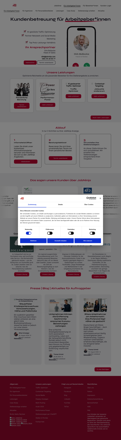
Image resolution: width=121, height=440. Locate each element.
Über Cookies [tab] (88, 204)
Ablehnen (33, 240)
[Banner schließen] (100, 198)
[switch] (50, 233)
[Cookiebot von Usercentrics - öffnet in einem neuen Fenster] (88, 198)
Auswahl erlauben (60, 240)
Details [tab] (60, 204)
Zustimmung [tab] (32, 204)
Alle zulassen (87, 240)
